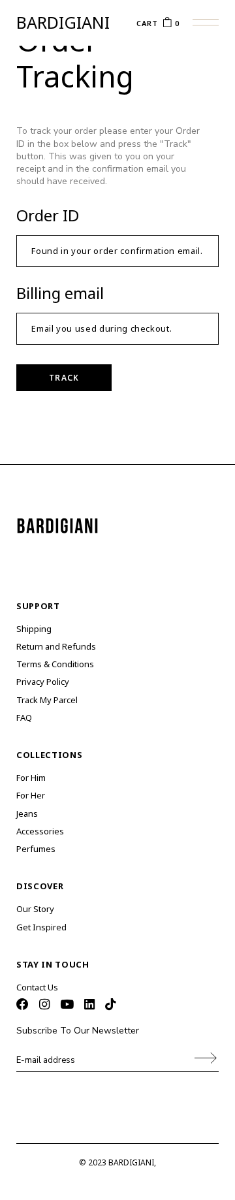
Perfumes (35, 849)
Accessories (40, 831)
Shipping (34, 629)
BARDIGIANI (63, 22)
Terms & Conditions (55, 664)
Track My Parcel (47, 700)
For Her (30, 795)
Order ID (47, 215)
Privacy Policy (42, 681)
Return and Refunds (56, 646)
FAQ (24, 717)
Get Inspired (41, 927)
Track (64, 377)
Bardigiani (131, 1162)
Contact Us (37, 987)
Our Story (35, 909)
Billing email (60, 293)
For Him (31, 777)
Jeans (27, 813)
